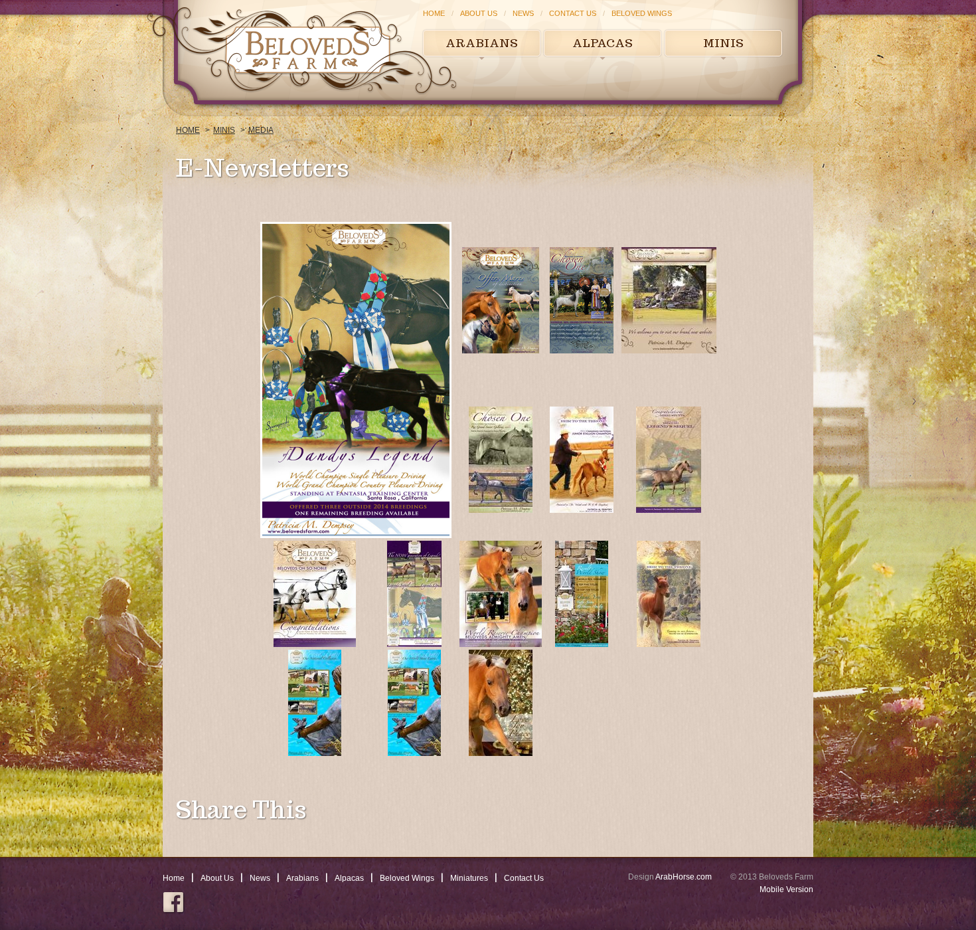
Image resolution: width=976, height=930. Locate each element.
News (523, 13)
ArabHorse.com (683, 877)
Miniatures (469, 878)
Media (261, 130)
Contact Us (572, 13)
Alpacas (602, 43)
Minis (723, 43)
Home (434, 13)
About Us (478, 13)
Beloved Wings (641, 13)
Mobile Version (786, 889)
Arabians (482, 43)
